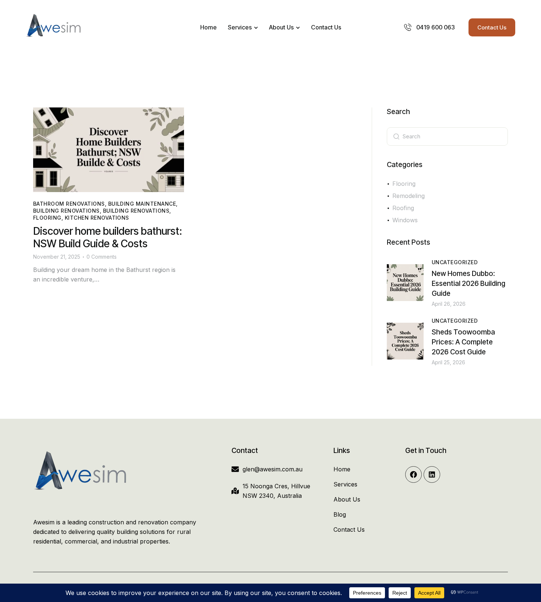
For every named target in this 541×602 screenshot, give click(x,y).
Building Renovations (66, 211)
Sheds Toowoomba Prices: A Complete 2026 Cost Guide (463, 342)
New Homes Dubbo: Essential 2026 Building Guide (468, 283)
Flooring (47, 218)
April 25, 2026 (448, 362)
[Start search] (396, 136)
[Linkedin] (432, 474)
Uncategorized (455, 262)
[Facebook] (413, 474)
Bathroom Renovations (69, 204)
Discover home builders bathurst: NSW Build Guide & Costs (107, 237)
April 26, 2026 (449, 304)
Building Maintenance (142, 204)
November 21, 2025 (56, 257)
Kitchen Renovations (97, 218)
